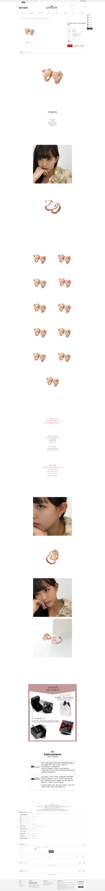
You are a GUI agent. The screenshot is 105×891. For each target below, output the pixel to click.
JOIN (23, 1)
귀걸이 (65, 12)
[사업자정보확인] (70, 884)
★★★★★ (48, 847)
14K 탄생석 (23, 12)
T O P (90, 28)
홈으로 (20, 882)
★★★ (42, 847)
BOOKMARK (84, 1)
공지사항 (90, 19)
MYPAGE (35, 1)
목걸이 (56, 12)
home (20, 18)
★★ (40, 847)
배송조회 (90, 22)
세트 (73, 12)
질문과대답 (90, 24)
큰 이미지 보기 (30, 42)
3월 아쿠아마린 (28, 18)
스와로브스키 (40, 12)
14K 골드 (31, 12)
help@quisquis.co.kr (70, 888)
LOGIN (20, 1)
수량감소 (72, 38)
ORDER (31, 1)
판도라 (48, 12)
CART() (27, 1)
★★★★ (45, 847)
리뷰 (89, 15)
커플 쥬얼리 (81, 12)
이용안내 (20, 883)
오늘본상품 (90, 26)
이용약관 (20, 884)
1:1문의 (90, 17)
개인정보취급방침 (22, 885)
